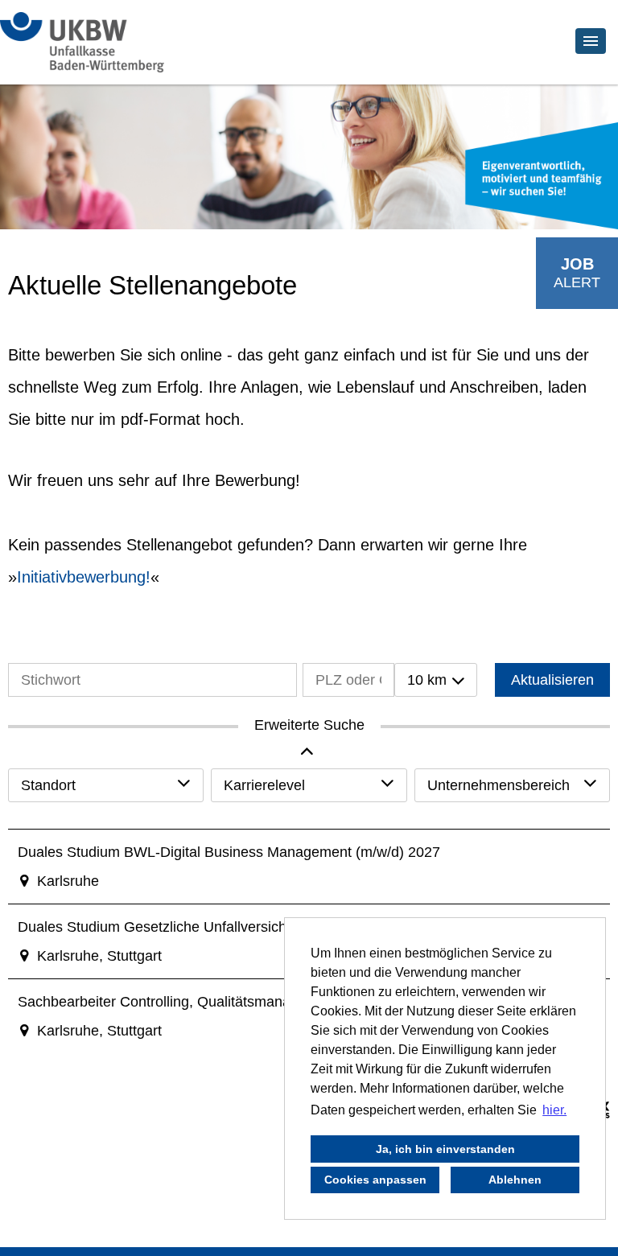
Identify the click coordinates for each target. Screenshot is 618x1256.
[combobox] (435, 680)
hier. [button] (554, 1110)
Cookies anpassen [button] (375, 1179)
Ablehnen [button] (515, 1179)
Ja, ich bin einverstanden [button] (445, 1149)
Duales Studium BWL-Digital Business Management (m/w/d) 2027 (229, 852)
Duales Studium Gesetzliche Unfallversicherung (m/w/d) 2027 (215, 927)
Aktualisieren (552, 680)
